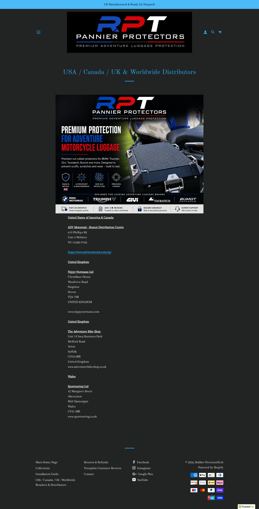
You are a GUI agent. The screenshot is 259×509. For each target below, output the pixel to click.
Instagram (143, 468)
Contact (89, 474)
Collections (43, 468)
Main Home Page (47, 462)
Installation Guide (47, 474)
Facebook (142, 462)
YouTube (142, 480)
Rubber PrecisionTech (209, 462)
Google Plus (145, 474)
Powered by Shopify (210, 467)
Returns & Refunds (96, 462)
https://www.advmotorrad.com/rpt (89, 252)
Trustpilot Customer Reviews (102, 468)
